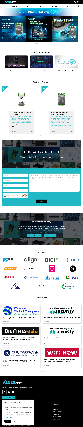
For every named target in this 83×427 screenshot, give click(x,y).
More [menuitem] (67, 6)
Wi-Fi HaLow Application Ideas (66, 71)
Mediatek (52, 116)
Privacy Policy (8, 417)
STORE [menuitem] (14, 6)
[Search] (78, 6)
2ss (66, 119)
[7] (41, 43)
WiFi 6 (19, 116)
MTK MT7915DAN (19, 118)
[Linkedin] (4, 392)
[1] (34, 43)
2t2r (23, 116)
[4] (37, 43)
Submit (41, 201)
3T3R (57, 116)
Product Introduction (16, 71)
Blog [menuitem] (41, 6)
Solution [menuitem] (28, 6)
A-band (62, 119)
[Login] (75, 2)
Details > (13, 131)
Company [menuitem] (53, 6)
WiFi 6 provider (14, 121)
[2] (35, 43)
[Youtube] (13, 392)
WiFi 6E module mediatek (56, 125)
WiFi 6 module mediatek (23, 124)
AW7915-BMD (26, 119)
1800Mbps (26, 118)
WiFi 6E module (67, 125)
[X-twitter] (9, 392)
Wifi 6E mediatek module (64, 122)
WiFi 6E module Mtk (55, 124)
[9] (43, 43)
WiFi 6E (69, 119)
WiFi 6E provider (59, 121)
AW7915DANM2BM (18, 119)
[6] (39, 43)
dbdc (60, 116)
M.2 (30, 116)
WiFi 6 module (14, 116)
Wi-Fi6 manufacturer (24, 121)
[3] (36, 43)
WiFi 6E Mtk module (66, 124)
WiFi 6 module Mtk (24, 122)
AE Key (52, 121)
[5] (38, 43)
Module (12, 118)
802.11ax (26, 116)
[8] (42, 43)
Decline (15, 421)
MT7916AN (53, 119)
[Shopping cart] (78, 2)
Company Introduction (41, 71)
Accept (7, 421)
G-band (58, 119)
